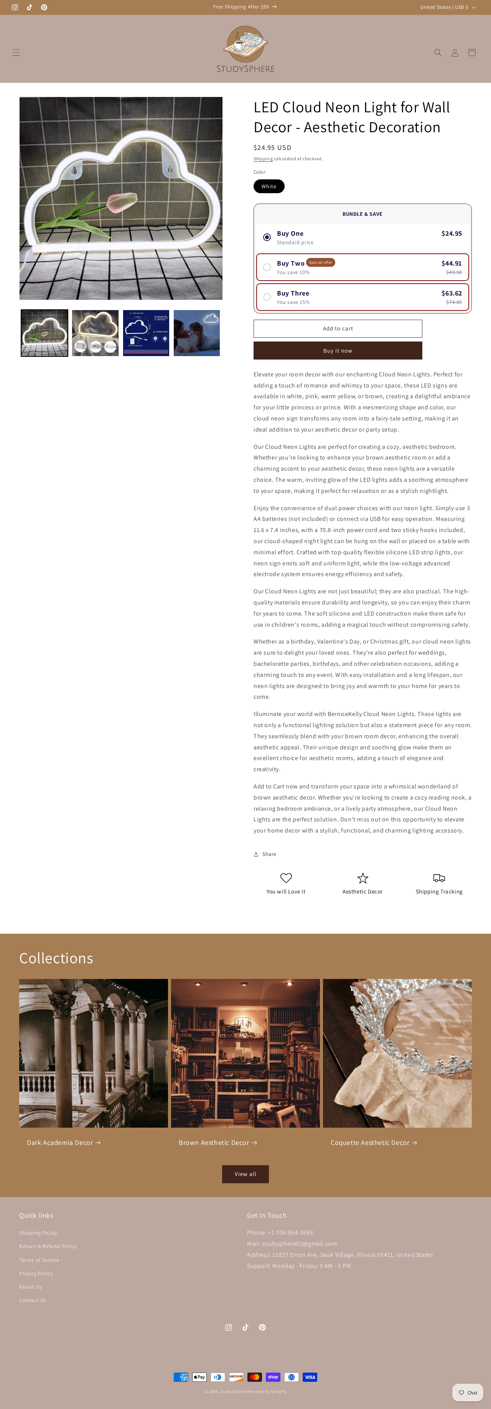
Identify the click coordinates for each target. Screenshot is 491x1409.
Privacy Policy (36, 1273)
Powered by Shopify (267, 1391)
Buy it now (338, 350)
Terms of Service (39, 1259)
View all (246, 1173)
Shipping (263, 158)
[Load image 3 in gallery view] (146, 333)
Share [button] (269, 854)
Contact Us (32, 1300)
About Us (30, 1286)
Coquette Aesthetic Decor (370, 1142)
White (269, 186)
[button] (16, 52)
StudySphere (233, 1391)
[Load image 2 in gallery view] (95, 333)
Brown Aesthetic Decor (214, 1142)
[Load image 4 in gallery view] (196, 333)
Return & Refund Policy (47, 1246)
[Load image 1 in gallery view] (44, 333)
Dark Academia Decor (60, 1142)
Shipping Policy (38, 1232)
